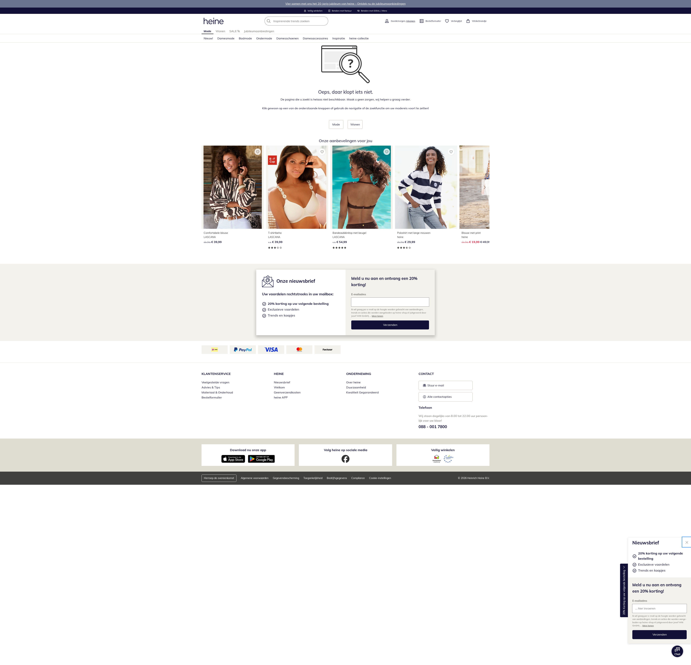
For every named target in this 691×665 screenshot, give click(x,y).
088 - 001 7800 (433, 426)
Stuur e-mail (435, 386)
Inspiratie (338, 38)
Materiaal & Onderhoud (217, 392)
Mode (207, 31)
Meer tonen (648, 625)
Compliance (358, 478)
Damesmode (225, 38)
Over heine (353, 382)
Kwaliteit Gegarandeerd (362, 392)
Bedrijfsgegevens (337, 478)
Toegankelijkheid (312, 478)
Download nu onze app (248, 450)
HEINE (279, 374)
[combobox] (304, 21)
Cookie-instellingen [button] (380, 478)
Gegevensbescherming (286, 478)
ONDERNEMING (358, 374)
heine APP (281, 397)
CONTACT (426, 374)
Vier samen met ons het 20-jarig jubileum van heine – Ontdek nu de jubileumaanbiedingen (345, 3)
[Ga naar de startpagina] (213, 21)
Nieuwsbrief (282, 382)
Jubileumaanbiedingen (259, 31)
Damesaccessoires (315, 38)
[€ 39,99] (233, 187)
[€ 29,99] (426, 187)
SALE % (234, 31)
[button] (485, 187)
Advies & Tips (211, 387)
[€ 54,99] (361, 187)
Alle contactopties (439, 396)
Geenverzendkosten (287, 392)
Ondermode (264, 38)
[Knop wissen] (324, 21)
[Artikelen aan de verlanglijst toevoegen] (257, 151)
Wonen (220, 31)
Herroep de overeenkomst (219, 478)
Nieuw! (208, 38)
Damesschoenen (287, 38)
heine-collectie (359, 38)
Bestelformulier (212, 397)
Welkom (279, 387)
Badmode (245, 38)
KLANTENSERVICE (216, 374)
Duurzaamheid (356, 387)
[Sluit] (687, 542)
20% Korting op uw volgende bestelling (624, 592)
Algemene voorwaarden (254, 478)
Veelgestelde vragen (215, 382)
